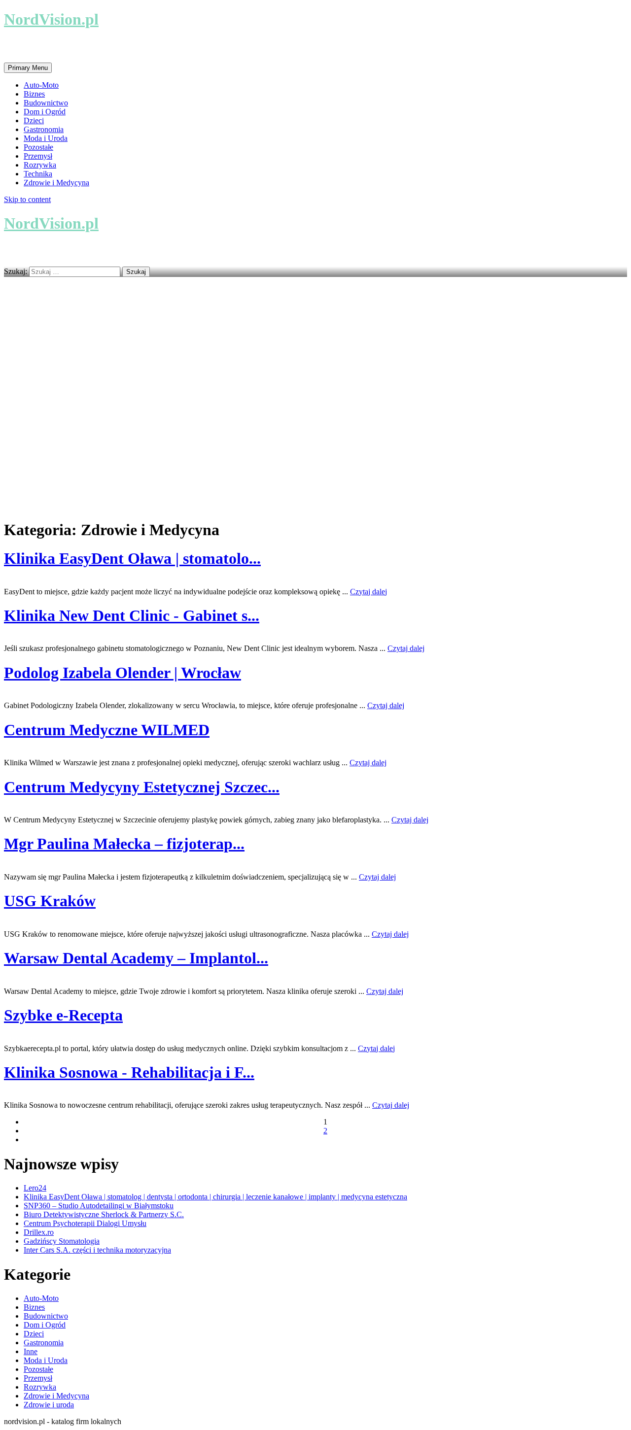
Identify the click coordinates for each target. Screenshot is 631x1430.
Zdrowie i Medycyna (56, 182)
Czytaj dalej (368, 591)
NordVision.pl (51, 19)
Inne (30, 1351)
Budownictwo (46, 103)
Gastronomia (44, 129)
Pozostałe (38, 147)
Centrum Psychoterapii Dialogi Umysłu (85, 1223)
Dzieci (34, 120)
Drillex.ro (39, 1232)
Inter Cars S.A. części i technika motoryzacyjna (97, 1250)
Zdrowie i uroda (49, 1404)
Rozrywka (40, 165)
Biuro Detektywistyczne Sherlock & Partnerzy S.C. (104, 1214)
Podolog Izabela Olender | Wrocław (122, 672)
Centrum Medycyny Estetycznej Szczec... (142, 787)
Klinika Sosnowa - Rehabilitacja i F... (129, 1072)
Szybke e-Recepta (63, 1015)
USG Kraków (50, 901)
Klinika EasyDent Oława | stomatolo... (132, 558)
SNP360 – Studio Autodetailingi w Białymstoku (99, 1205)
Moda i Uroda (46, 138)
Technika (38, 174)
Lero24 (35, 1188)
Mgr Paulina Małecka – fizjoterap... (124, 843)
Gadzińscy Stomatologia (62, 1241)
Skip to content (27, 199)
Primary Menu (28, 67)
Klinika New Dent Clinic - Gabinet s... (131, 615)
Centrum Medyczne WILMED (107, 730)
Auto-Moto (41, 85)
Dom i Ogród (45, 111)
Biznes (34, 94)
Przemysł (38, 156)
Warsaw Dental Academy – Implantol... (136, 958)
